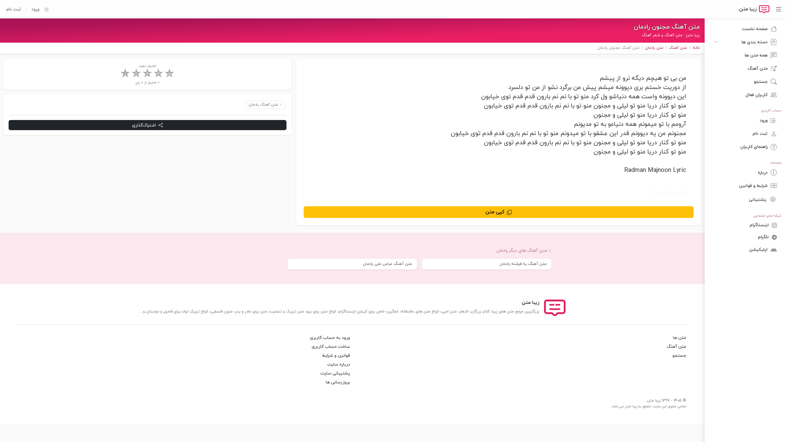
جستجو (679, 356)
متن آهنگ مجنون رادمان (667, 27)
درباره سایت (338, 364)
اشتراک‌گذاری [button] (144, 125)
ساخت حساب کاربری (331, 347)
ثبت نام (13, 9)
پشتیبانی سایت (335, 373)
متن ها (679, 338)
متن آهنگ (676, 347)
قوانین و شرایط (336, 356)
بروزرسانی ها (338, 382)
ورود (35, 9)
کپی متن (494, 212)
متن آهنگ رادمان (263, 104)
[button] (44, 9)
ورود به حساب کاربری (330, 338)
